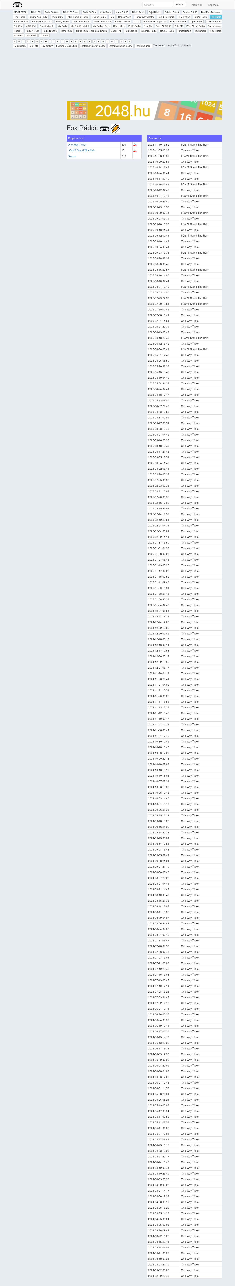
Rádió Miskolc (47, 26)
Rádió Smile (131, 30)
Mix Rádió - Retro (101, 26)
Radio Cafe (57, 16)
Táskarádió (200, 30)
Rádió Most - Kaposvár (154, 21)
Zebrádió (43, 35)
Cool (112, 16)
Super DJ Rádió (149, 30)
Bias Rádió (19, 16)
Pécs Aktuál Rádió (195, 26)
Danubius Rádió (166, 16)
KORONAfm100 (178, 21)
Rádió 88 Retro (70, 12)
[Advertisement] (144, 75)
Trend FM (18, 35)
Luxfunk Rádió (214, 21)
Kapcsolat (213, 5)
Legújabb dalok (143, 45)
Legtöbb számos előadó (121, 45)
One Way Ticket (77, 144)
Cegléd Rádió (99, 16)
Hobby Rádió (62, 21)
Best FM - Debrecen (211, 12)
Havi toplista (47, 45)
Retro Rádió (66, 30)
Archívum (197, 5)
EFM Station (184, 16)
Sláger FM (116, 30)
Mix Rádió (62, 26)
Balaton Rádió (171, 12)
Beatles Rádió (190, 12)
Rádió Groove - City (42, 21)
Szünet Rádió (167, 30)
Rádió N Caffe (50, 30)
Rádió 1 (18, 30)
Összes (72, 156)
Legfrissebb (20, 45)
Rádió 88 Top (89, 12)
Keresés (180, 4)
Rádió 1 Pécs (32, 30)
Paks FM (178, 26)
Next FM (148, 26)
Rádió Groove (21, 21)
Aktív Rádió (105, 12)
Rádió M (18, 26)
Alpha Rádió (121, 12)
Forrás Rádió (200, 16)
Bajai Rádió (154, 12)
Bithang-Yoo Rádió (38, 16)
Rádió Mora (119, 26)
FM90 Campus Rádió (77, 16)
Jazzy (137, 21)
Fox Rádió (216, 16)
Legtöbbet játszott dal (66, 45)
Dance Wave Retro (144, 16)
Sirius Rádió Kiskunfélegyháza (91, 30)
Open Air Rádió (163, 26)
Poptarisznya (214, 26)
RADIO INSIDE (122, 21)
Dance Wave (124, 16)
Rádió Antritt (138, 12)
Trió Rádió (31, 35)
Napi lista (33, 45)
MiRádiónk (31, 26)
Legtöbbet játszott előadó (93, 45)
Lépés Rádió (196, 21)
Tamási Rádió (184, 30)
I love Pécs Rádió (81, 21)
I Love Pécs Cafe (102, 21)
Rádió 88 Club (51, 12)
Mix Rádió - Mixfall (80, 26)
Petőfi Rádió (134, 26)
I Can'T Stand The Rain (81, 150)
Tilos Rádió (215, 30)
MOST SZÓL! (20, 12)
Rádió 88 (35, 12)
